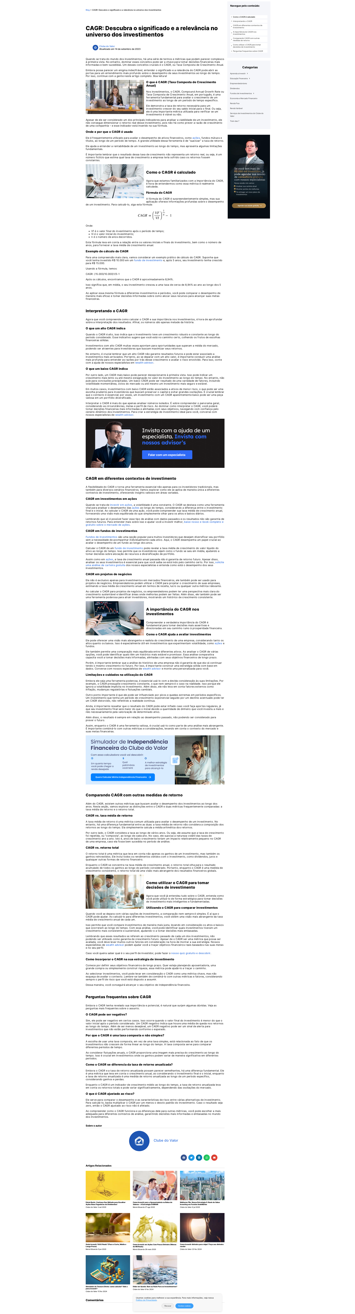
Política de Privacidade (146, 1300)
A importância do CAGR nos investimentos (244, 33)
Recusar (167, 1306)
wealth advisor (144, 362)
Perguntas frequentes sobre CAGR (248, 51)
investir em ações (121, 504)
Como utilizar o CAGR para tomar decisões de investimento (247, 46)
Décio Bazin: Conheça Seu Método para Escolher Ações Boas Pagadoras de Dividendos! (105, 1203)
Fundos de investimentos (101, 536)
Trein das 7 (234, 121)
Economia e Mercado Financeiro (243, 98)
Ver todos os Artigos (167, 1146)
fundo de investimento (148, 260)
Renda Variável (236, 108)
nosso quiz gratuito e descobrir (190, 953)
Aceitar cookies (184, 1306)
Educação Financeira (239, 78)
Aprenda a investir (238, 73)
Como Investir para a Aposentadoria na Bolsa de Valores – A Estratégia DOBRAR (152, 1203)
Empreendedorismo (238, 83)
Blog (88, 10)
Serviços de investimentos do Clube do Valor (246, 114)
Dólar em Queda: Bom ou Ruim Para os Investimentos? (155, 1287)
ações (196, 137)
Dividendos (235, 88)
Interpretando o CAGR (242, 21)
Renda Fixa (234, 103)
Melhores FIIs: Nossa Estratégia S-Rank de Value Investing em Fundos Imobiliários (200, 1203)
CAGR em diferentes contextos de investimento (247, 26)
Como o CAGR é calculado (244, 17)
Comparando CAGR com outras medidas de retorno (246, 39)
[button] (184, 1158)
